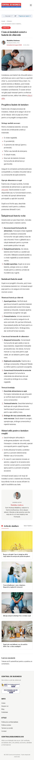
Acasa (3, 703)
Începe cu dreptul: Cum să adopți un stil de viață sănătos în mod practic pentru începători (16, 555)
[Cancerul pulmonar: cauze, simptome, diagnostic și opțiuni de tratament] (17, 572)
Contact (3, 731)
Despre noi (4, 706)
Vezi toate (27, 526)
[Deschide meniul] (31, 5)
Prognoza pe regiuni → (25, 16)
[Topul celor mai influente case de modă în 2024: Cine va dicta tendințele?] (17, 631)
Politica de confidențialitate (9, 722)
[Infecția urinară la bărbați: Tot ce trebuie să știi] (17, 602)
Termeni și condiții (7, 728)
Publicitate (4, 712)
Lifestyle (9, 21)
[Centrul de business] (11, 5)
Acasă (3, 21)
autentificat (14, 661)
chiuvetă (4, 190)
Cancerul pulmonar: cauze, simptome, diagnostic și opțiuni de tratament (14, 586)
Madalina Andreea (13, 40)
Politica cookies (6, 725)
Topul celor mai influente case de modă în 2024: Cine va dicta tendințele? (15, 645)
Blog (2, 709)
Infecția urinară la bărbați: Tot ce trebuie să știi (17, 616)
